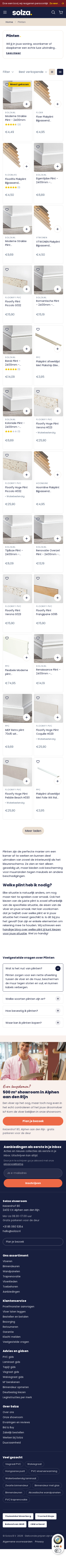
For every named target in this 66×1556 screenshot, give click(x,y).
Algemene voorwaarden (17, 1541)
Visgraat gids (11, 1372)
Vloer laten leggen (14, 1311)
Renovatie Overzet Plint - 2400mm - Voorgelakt (48, 552)
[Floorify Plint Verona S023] (17, 588)
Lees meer (13, 53)
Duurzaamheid (12, 1442)
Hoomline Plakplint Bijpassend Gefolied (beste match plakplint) (47, 489)
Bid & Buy (8, 1427)
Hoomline (42, 483)
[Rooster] (60, 72)
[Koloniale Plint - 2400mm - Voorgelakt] (17, 402)
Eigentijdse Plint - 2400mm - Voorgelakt (47, 180)
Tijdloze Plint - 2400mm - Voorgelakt (14, 552)
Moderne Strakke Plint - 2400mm (16, 118)
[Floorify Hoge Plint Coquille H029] (48, 708)
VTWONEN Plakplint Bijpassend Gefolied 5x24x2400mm (48, 243)
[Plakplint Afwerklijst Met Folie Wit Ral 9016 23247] (48, 772)
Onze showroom (13, 1417)
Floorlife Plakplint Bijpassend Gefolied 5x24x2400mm (15, 181)
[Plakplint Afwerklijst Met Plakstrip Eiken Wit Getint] (48, 339)
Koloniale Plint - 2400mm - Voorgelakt (15, 425)
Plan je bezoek (33, 1121)
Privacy (39, 1541)
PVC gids (8, 1357)
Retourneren (10, 1327)
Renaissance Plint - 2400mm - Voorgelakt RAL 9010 (48, 671)
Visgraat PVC (13, 1464)
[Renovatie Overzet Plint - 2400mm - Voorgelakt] (48, 529)
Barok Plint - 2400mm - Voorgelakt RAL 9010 (14, 363)
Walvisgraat (34, 1464)
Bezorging (9, 1322)
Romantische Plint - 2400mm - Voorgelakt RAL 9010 (47, 303)
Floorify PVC (13, 297)
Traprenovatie (12, 1276)
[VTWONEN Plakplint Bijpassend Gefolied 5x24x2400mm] (48, 220)
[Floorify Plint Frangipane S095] (48, 588)
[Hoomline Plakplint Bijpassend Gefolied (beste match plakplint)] (48, 465)
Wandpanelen (11, 1271)
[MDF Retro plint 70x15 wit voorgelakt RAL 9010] (17, 708)
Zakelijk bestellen (13, 1432)
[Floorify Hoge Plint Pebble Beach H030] (17, 772)
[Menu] (5, 12)
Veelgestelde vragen (16, 1342)
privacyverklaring (13, 1164)
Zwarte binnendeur (16, 1485)
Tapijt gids (9, 1367)
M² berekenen (11, 1382)
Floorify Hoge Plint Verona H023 (47, 425)
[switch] (58, 1551)
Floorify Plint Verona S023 (13, 612)
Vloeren (7, 1261)
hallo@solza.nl (12, 1231)
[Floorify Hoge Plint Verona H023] (48, 402)
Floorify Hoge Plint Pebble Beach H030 (17, 795)
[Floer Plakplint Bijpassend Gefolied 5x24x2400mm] (48, 95)
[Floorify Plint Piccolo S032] (17, 280)
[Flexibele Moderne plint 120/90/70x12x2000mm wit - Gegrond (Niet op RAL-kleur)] (17, 648)
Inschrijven (33, 1183)
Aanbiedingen (11, 1291)
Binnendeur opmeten (16, 1387)
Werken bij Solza (13, 1437)
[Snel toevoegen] (57, 104)
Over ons (8, 1412)
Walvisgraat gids (13, 1377)
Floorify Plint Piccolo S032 (13, 303)
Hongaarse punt (15, 1471)
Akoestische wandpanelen (45, 1492)
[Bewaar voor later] (7, 85)
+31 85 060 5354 (13, 1226)
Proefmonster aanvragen (18, 1306)
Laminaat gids (11, 1362)
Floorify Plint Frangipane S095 (46, 612)
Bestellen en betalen (15, 1316)
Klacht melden (12, 1337)
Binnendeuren (11, 1266)
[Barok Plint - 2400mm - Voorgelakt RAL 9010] (17, 339)
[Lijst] (52, 72)
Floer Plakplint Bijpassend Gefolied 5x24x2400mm (46, 118)
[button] (53, 12)
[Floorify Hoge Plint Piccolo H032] (17, 465)
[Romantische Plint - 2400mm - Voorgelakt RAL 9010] (48, 280)
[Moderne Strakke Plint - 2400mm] (17, 95)
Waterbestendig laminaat (20, 1478)
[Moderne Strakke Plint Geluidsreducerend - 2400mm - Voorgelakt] (17, 220)
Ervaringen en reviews (16, 1422)
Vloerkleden (10, 1281)
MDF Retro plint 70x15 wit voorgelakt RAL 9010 (14, 732)
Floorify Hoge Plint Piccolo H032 (16, 489)
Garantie (8, 1332)
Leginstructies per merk (17, 1397)
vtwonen (41, 237)
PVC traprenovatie (16, 1499)
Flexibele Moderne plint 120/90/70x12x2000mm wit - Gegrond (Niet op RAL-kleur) (17, 672)
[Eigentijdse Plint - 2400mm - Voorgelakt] (48, 157)
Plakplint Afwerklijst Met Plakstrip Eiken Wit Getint (48, 363)
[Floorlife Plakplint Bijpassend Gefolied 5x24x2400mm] (17, 157)
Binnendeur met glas (47, 1485)
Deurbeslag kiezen (14, 1392)
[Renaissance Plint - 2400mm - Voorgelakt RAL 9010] (48, 648)
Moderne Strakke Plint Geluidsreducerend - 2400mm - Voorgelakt (17, 243)
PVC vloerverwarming (44, 1471)
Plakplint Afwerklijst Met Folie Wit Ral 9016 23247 (48, 796)
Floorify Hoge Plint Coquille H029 (47, 732)
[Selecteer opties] (26, 104)
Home (9, 22)
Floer (39, 112)
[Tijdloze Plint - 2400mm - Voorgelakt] (17, 529)
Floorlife (11, 174)
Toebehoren (10, 1286)
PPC (38, 357)
